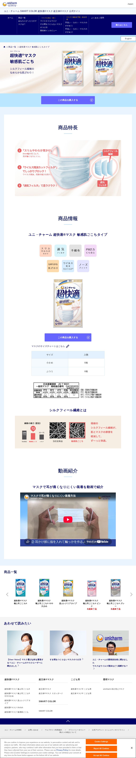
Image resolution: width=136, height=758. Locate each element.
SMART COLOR (46, 711)
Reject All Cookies (101, 748)
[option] (20, 591)
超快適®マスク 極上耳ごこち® (17, 689)
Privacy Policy (62, 750)
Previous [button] (6, 594)
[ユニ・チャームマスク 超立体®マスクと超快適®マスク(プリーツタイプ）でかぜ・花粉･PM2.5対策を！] (6, 47)
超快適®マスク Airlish (14, 707)
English (128, 39)
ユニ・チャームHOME (13, 730)
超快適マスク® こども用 (81, 689)
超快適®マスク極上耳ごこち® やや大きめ (44, 603)
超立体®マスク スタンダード (51, 693)
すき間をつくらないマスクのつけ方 (65, 659)
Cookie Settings (101, 742)
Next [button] (129, 594)
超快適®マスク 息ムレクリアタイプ (68, 602)
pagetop (68, 721)
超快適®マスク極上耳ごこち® (20, 602)
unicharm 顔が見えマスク (113, 689)
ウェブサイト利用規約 (53, 730)
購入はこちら (122, 25)
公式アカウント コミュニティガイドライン (108, 730)
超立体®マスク (45, 689)
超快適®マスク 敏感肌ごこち (17, 712)
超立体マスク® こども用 (81, 693)
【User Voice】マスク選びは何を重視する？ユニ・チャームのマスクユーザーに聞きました (25, 662)
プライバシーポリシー (77, 730)
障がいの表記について (68, 732)
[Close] (132, 748)
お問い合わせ (33, 730)
